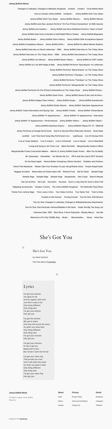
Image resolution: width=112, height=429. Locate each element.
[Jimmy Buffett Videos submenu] (79, 120)
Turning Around (71, 197)
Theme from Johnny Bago (22, 192)
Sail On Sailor (83, 172)
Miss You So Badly (95, 151)
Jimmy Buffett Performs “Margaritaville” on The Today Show (76, 85)
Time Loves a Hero (45, 192)
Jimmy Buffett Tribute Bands (90, 110)
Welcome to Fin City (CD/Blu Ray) (45, 217)
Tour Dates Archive (64, 192)
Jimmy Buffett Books (27, 39)
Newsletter (45, 156)
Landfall (25, 136)
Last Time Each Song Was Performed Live (50, 136)
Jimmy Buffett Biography (92, 34)
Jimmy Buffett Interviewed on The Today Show (82, 54)
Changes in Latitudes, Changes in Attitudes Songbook (42, 9)
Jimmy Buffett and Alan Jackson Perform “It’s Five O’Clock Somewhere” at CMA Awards (64, 24)
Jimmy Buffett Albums (70, 19)
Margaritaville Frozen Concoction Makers (29, 151)
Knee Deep (98, 131)
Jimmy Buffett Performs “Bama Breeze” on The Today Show (76, 70)
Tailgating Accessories (22, 187)
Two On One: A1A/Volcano (91, 197)
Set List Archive (28, 182)
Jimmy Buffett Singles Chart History (38, 100)
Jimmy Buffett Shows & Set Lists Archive (83, 95)
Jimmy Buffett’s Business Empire (49, 126)
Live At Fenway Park (94, 136)
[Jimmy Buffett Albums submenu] (80, 18)
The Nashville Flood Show (91, 187)
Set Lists (41, 182)
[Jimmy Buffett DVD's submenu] (64, 44)
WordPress (23, 419)
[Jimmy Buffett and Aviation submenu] (47, 29)
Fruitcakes (51, 262)
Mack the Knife (68, 146)
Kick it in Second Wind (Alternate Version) (72, 131)
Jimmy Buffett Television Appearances (86, 105)
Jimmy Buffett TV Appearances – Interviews (83, 116)
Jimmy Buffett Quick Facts (51, 95)
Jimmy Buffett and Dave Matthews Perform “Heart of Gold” (76, 29)
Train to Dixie (97, 192)
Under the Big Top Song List (90, 207)
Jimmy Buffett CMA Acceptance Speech (85, 39)
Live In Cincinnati (63, 141)
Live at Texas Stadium (28, 141)
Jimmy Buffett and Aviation (34, 29)
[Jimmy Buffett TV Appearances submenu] (60, 115)
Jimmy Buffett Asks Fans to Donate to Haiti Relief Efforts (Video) (50, 34)
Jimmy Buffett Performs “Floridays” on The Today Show (78, 80)
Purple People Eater (94, 166)
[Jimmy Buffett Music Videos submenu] (73, 59)
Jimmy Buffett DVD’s (54, 44)
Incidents (67, 14)
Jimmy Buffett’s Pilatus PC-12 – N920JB (85, 126)
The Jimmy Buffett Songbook (65, 187)
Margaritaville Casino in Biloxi (90, 146)
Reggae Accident (22, 172)
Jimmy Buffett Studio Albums (53, 105)
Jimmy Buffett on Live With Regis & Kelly (37, 65)
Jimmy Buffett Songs (66, 100)
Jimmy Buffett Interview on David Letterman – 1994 (38, 49)
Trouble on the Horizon (51, 197)
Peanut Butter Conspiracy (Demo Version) (62, 161)
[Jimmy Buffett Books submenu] (37, 39)
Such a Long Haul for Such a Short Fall (85, 182)
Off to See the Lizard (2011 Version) (87, 156)
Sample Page (97, 172)
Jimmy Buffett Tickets (65, 110)
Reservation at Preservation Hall (46, 172)
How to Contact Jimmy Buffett (47, 14)
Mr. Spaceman (31, 156)
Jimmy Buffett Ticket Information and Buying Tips (32, 110)
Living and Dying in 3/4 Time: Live (44, 146)
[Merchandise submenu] (83, 217)
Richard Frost (69, 172)
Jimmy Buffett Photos (92, 90)
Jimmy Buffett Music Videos (60, 60)
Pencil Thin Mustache (22, 166)
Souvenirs (52, 182)
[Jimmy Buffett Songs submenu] (76, 100)
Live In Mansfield (95, 141)
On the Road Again (33, 161)
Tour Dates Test (82, 192)
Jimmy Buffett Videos (69, 121)
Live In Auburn (46, 141)
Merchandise (77, 217)
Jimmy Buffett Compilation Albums (28, 44)
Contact (71, 9)
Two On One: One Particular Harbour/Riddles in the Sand (50, 207)
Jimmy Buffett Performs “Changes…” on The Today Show (77, 75)
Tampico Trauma (42, 187)
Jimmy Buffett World (18, 4)
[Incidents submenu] (72, 13)
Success (62, 182)
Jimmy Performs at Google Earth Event (34, 131)
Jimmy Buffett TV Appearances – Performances (36, 121)
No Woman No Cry (61, 156)
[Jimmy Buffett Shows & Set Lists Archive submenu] (102, 95)
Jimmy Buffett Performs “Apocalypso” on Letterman (80, 65)
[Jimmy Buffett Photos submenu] (102, 90)
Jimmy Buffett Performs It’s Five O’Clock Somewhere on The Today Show (47, 90)
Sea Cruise (83, 177)
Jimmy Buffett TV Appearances (46, 116)
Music (64, 217)
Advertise (98, 217)
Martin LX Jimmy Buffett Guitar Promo (67, 151)
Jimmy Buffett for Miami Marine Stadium (85, 44)
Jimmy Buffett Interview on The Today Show (83, 49)
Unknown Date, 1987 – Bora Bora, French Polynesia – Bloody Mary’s (64, 212)
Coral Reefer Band (95, 9)
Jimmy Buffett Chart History (52, 39)
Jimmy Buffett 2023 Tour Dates (44, 19)
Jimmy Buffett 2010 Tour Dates (89, 14)
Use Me (99, 212)
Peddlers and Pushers (93, 161)
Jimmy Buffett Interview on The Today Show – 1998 (36, 54)
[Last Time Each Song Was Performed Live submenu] (70, 136)
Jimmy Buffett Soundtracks (91, 100)
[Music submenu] (68, 217)
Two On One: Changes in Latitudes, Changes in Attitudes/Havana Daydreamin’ (68, 202)
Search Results (96, 177)
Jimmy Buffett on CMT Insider (89, 60)
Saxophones (70, 177)
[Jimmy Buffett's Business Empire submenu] (65, 125)
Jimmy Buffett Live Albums (34, 60)
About (89, 217)
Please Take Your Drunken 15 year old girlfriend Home (59, 166)
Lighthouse (78, 136)
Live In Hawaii (79, 141)
